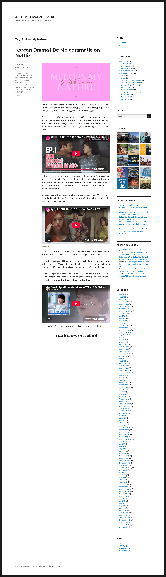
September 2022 (125, 373)
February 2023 (124, 366)
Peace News (125, 95)
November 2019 (124, 435)
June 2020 (122, 418)
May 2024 (122, 340)
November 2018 (124, 463)
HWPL (123, 78)
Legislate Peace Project (129, 85)
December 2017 (124, 489)
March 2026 (123, 299)
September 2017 (125, 496)
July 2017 (122, 501)
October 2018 (123, 465)
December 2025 (124, 306)
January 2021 (123, 401)
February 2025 (124, 325)
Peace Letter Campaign (129, 92)
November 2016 (124, 520)
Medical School (126, 68)
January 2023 (124, 368)
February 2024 (124, 347)
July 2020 (122, 416)
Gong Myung (23, 78)
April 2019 (122, 451)
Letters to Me (126, 66)
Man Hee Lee (126, 87)
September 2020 (125, 411)
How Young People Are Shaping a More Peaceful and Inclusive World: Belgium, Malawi (133, 207)
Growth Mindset (127, 64)
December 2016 (124, 518)
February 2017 (124, 513)
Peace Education (127, 90)
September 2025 (125, 311)
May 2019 (122, 449)
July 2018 (122, 473)
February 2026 (124, 302)
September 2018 (125, 468)
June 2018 (122, 475)
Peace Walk (125, 97)
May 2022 (122, 378)
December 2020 (125, 404)
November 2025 (124, 309)
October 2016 (123, 522)
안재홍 (21, 89)
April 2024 (122, 342)
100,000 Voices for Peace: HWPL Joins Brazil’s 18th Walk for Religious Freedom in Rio (134, 224)
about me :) (123, 43)
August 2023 (123, 356)
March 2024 (123, 344)
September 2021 (125, 387)
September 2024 (125, 333)
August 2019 (123, 442)
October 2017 (123, 494)
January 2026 (124, 304)
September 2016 (125, 525)
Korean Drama (20, 82)
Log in (121, 543)
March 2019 (123, 454)
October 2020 (124, 408)
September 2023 (125, 354)
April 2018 (122, 480)
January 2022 (124, 382)
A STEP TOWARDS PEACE (36, 17)
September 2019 (125, 439)
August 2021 (123, 390)
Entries (123, 546)
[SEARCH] (149, 116)
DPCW (123, 76)
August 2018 (123, 470)
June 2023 (122, 359)
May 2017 (122, 506)
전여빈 (31, 89)
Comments (124, 548)
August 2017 (123, 499)
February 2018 (124, 484)
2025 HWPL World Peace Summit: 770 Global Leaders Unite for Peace (133, 276)
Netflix (23, 87)
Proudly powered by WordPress (48, 566)
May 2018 (122, 477)
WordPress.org (124, 550)
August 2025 (123, 314)
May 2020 (122, 420)
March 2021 (123, 397)
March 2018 (123, 482)
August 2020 (123, 413)
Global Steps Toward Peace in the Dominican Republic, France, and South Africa (135, 264)
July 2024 (122, 337)
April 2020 (122, 423)
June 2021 (122, 392)
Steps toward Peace (126, 73)
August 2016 (123, 527)
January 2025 (124, 328)
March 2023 (123, 363)
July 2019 (122, 444)
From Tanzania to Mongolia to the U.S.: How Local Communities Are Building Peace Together (133, 231)
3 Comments (20, 95)
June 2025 (122, 318)
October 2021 (123, 385)
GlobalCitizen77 (124, 257)
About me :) (19, 67)
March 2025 (123, 323)
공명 (27, 87)
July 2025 (122, 316)
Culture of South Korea (127, 71)
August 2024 (123, 335)
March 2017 (123, 510)
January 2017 (123, 515)
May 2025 (122, 321)
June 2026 (122, 295)
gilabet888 (123, 250)
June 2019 (122, 446)
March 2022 (123, 380)
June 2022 (122, 375)
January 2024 (124, 349)
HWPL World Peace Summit (131, 80)
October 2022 (124, 371)
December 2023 (125, 352)
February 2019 (124, 456)
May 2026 (122, 297)
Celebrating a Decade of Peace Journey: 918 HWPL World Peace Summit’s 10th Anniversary (133, 252)
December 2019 (124, 432)
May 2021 (122, 394)
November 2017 (124, 492)
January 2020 (124, 430)
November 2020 (125, 406)
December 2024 (125, 330)
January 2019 (123, 458)
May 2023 (122, 361)
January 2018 (123, 487)
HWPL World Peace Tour (130, 83)
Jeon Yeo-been (24, 80)
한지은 (21, 92)
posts (121, 45)
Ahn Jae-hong (20, 73)
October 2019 (123, 437)
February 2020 (124, 427)
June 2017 (122, 503)
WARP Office (125, 99)
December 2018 (124, 461)
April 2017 (122, 508)
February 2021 (124, 399)
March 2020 (123, 425)
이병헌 (26, 89)
